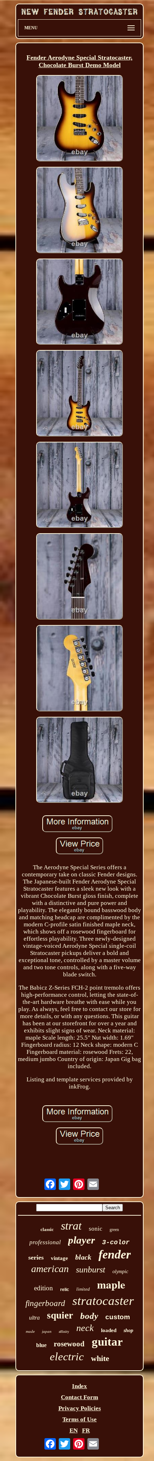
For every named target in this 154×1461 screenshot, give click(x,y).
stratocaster (103, 1301)
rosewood (69, 1344)
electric (67, 1356)
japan (47, 1331)
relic (64, 1289)
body (89, 1316)
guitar (107, 1341)
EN (73, 1430)
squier (60, 1315)
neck (85, 1328)
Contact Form (79, 1397)
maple (111, 1284)
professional (45, 1242)
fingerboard (45, 1303)
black (83, 1257)
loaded (108, 1330)
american (50, 1268)
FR (86, 1430)
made (30, 1331)
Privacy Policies (79, 1408)
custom (117, 1317)
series (36, 1257)
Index (79, 1386)
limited (83, 1289)
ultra (34, 1318)
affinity (64, 1332)
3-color (116, 1242)
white (100, 1358)
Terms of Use (79, 1419)
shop (128, 1330)
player (81, 1240)
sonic (95, 1228)
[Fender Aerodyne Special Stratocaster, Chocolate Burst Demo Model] (79, 119)
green (114, 1229)
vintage (59, 1258)
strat (71, 1225)
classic (47, 1229)
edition (43, 1288)
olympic (120, 1271)
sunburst (90, 1269)
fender (114, 1254)
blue (41, 1345)
